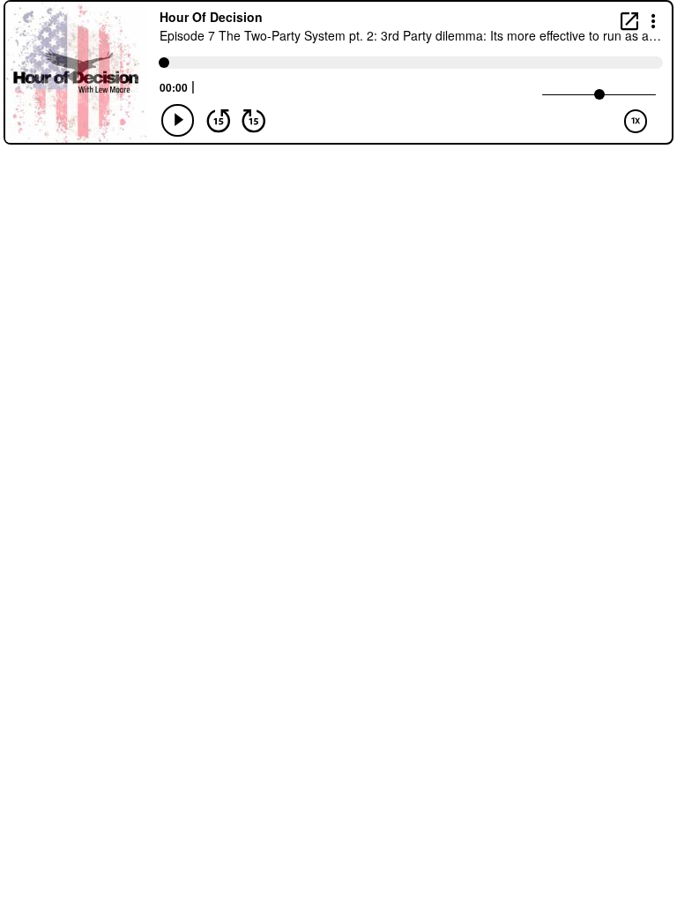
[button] (654, 20)
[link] (629, 20)
